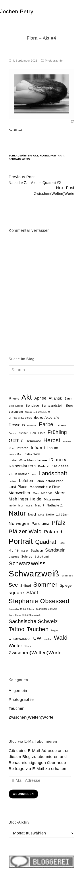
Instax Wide (32, 454)
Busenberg (16, 411)
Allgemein (18, 690)
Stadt (32, 592)
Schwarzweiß (19, 159)
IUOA (61, 460)
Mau (36, 493)
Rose (62, 543)
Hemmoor (33, 441)
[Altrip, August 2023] (41, 93)
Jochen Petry (16, 11)
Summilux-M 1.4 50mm (21, 609)
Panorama (40, 524)
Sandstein (55, 550)
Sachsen (37, 550)
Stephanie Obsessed (39, 601)
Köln (34, 475)
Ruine (14, 550)
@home (14, 398)
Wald (61, 637)
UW (37, 638)
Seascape (67, 575)
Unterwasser (20, 638)
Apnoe (40, 398)
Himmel (67, 441)
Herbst (51, 440)
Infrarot (38, 447)
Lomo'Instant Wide (49, 481)
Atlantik (55, 398)
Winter (15, 645)
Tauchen (38, 629)
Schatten (14, 557)
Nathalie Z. (54, 505)
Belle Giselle (16, 405)
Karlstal (43, 466)
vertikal (48, 639)
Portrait (57, 155)
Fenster (13, 433)
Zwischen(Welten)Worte (35, 652)
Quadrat (45, 542)
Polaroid (53, 531)
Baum (68, 398)
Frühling (57, 432)
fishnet (23, 433)
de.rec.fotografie (46, 417)
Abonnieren (23, 794)
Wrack (28, 646)
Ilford (11, 448)
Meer (59, 492)
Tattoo (16, 629)
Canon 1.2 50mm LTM (37, 412)
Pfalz (59, 523)
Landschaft (53, 473)
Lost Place (18, 487)
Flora (44, 155)
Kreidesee (60, 466)
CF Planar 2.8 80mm (20, 418)
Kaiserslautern (22, 466)
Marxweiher (19, 493)
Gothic (16, 440)
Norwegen (19, 523)
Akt (35, 155)
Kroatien (22, 474)
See (13, 585)
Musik (29, 505)
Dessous (17, 425)
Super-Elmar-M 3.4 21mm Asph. (25, 615)
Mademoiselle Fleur (45, 487)
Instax (52, 448)
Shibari (25, 585)
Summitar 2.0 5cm (46, 609)
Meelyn (46, 493)
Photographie (54, 60)
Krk (11, 474)
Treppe (54, 630)
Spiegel (66, 585)
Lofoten (26, 480)
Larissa (13, 481)
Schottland (42, 556)
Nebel (32, 514)
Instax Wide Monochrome (28, 460)
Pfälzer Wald (25, 531)
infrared (23, 448)
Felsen (61, 425)
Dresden (32, 425)
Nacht (39, 505)
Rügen (25, 551)
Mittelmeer (52, 499)
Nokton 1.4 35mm (57, 514)
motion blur (16, 505)
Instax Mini (15, 454)
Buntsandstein (52, 405)
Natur (17, 513)
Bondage (32, 405)
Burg (69, 405)
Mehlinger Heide (25, 499)
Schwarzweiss (27, 563)
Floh (33, 433)
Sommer (45, 584)
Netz (41, 514)
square (16, 592)
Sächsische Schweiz (33, 621)
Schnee (27, 556)
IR (51, 460)
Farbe (46, 424)
